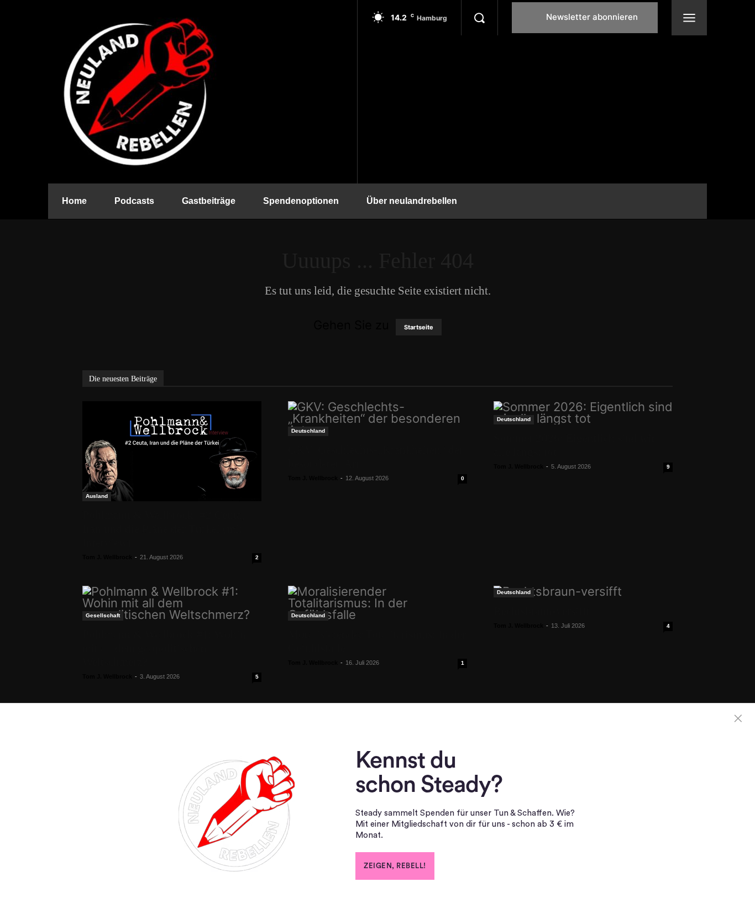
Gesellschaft (103, 615)
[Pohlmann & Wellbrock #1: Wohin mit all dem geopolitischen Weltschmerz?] (171, 603)
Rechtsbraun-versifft (542, 611)
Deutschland (308, 431)
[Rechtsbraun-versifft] (583, 591)
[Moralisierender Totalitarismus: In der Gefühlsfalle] (377, 603)
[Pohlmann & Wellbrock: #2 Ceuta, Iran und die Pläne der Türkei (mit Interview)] (171, 451)
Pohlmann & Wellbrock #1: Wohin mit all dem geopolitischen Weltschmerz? (164, 648)
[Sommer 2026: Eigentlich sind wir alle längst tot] (583, 412)
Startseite (418, 327)
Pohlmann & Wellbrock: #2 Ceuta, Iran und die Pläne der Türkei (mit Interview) (163, 528)
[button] (479, 17)
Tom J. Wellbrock (107, 557)
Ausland (97, 496)
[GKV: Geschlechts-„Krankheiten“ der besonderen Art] (377, 418)
